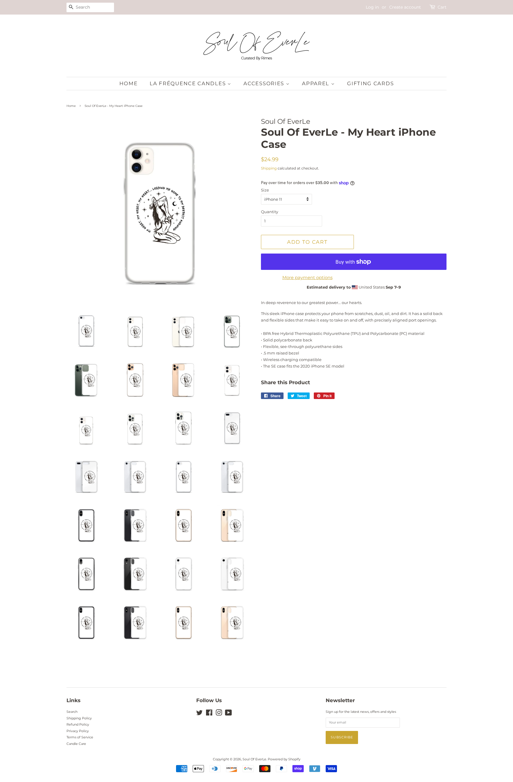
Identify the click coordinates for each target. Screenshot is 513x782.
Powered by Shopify (284, 759)
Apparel (316, 83)
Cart (442, 7)
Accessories (264, 83)
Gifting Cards (370, 83)
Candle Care (76, 744)
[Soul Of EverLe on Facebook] (209, 714)
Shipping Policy (79, 718)
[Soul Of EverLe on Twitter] (199, 714)
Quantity (269, 211)
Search (71, 712)
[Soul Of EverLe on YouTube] (228, 714)
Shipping (269, 168)
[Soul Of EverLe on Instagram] (219, 714)
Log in (372, 7)
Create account (405, 7)
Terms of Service (79, 737)
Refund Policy (77, 724)
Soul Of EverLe (254, 759)
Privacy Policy (77, 731)
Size (265, 190)
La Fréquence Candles (188, 83)
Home (128, 83)
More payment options (307, 277)
